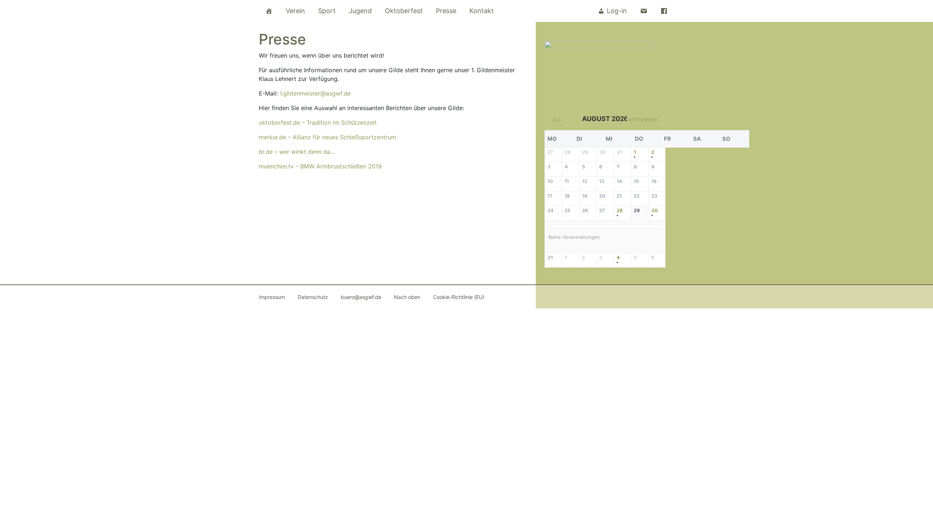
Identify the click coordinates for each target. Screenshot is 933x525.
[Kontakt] (643, 11)
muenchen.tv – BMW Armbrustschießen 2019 (320, 166)
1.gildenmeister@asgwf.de (315, 93)
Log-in (617, 11)
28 (620, 210)
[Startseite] (269, 11)
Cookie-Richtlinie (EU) (458, 297)
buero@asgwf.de (361, 297)
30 (654, 210)
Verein (295, 11)
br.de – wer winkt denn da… (297, 151)
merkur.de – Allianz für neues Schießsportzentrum (327, 137)
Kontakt (481, 11)
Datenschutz (313, 297)
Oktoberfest (404, 11)
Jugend (360, 11)
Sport (327, 11)
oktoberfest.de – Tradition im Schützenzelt (318, 122)
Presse (446, 11)
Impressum (272, 297)
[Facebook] (664, 11)
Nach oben (407, 297)
